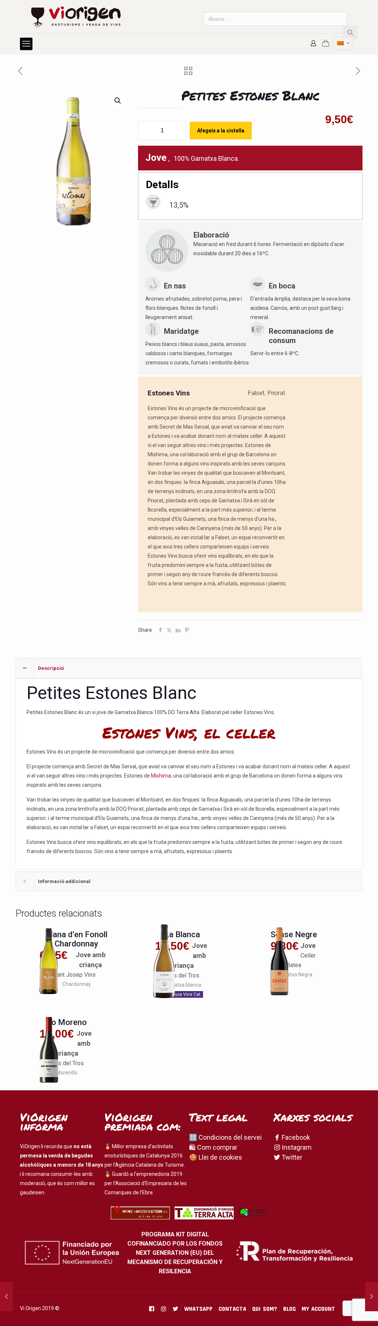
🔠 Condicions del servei (225, 1137)
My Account (318, 1308)
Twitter (291, 1157)
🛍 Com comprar (213, 1147)
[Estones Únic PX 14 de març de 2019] (6, 1296)
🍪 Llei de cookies (215, 1157)
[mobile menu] (26, 44)
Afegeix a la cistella (220, 131)
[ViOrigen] (76, 16)
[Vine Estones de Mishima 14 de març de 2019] (371, 1296)
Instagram (296, 1147)
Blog (289, 1308)
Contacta (232, 1308)
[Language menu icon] (343, 43)
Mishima (161, 776)
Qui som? (264, 1308)
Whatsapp (198, 1308)
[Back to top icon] (350, 1308)
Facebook (295, 1137)
